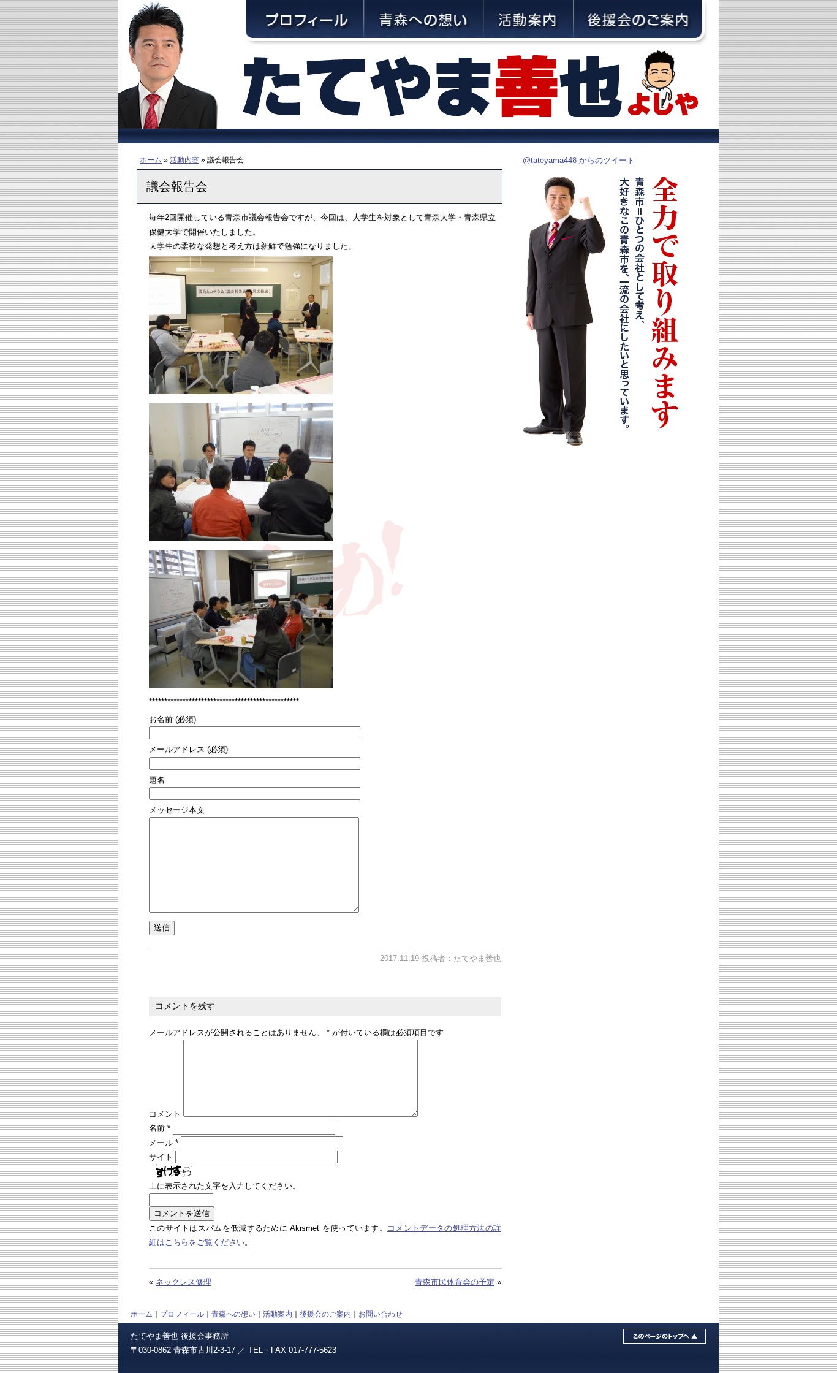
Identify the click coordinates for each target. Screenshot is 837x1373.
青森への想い (233, 1314)
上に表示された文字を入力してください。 (224, 1185)
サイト (161, 1157)
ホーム (151, 160)
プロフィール (182, 1314)
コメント (165, 1114)
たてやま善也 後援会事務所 (180, 1336)
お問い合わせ (380, 1314)
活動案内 (277, 1314)
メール (163, 1142)
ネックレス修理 (183, 1282)
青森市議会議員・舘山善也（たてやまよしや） (480, 87)
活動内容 (184, 160)
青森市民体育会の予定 (454, 1282)
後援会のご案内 (325, 1314)
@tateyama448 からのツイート (579, 160)
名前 (159, 1128)
